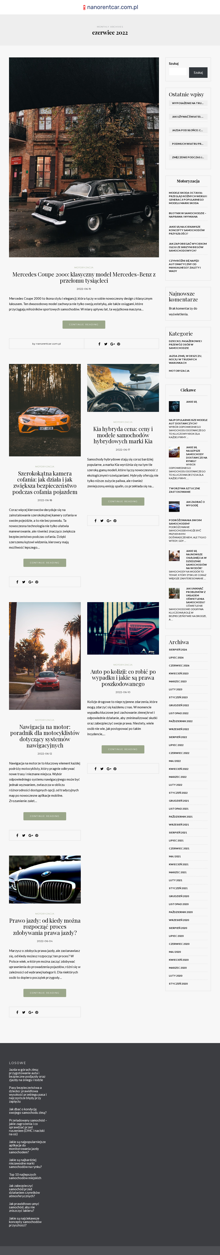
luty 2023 (175, 689)
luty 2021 (175, 880)
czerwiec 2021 (179, 848)
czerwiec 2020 (179, 943)
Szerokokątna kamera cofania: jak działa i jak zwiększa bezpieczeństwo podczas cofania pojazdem (44, 482)
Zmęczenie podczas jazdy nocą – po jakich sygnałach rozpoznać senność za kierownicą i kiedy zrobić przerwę (190, 157)
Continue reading (84, 324)
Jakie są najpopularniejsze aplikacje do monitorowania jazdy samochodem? (27, 1147)
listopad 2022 (178, 713)
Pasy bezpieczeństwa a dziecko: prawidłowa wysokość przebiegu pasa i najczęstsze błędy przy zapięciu (28, 1094)
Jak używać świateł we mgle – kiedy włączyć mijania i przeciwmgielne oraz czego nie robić (190, 116)
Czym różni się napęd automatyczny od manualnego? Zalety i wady (185, 266)
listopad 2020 (178, 904)
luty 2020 (175, 975)
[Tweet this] (105, 344)
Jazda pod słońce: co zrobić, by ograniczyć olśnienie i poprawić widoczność (190, 130)
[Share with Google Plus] (112, 344)
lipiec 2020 (176, 935)
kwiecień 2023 (178, 673)
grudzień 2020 (179, 896)
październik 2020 (180, 912)
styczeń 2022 (178, 792)
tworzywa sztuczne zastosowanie (184, 490)
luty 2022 (175, 784)
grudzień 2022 (179, 705)
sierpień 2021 (178, 832)
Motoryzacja (83, 267)
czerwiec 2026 (179, 665)
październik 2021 (180, 816)
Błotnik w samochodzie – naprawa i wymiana (187, 215)
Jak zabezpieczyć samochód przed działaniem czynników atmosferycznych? (24, 1191)
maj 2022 (175, 761)
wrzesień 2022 (179, 729)
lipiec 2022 (176, 745)
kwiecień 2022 (178, 768)
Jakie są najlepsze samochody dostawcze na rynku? (196, 454)
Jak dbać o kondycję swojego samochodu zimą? (28, 1110)
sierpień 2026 (178, 649)
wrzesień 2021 (179, 824)
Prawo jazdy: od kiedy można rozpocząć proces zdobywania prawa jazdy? (45, 926)
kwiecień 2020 (178, 959)
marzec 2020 (177, 967)
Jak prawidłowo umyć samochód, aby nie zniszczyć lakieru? (24, 1207)
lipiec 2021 (176, 840)
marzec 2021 (177, 872)
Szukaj (174, 63)
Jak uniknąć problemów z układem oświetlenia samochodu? (196, 595)
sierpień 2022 (178, 737)
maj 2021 (175, 856)
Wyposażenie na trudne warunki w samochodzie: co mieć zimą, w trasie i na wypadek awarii (190, 103)
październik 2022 (180, 721)
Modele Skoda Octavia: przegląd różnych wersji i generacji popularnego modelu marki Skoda (188, 198)
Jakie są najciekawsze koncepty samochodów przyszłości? (187, 230)
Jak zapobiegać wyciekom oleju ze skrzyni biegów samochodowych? (188, 247)
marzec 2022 (177, 776)
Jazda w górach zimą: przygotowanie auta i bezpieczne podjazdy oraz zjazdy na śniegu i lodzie (27, 1075)
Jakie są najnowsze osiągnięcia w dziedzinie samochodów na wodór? (196, 559)
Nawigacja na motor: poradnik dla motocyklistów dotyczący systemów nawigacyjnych (45, 736)
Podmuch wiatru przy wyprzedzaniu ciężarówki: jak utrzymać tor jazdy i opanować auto (190, 143)
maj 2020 (175, 951)
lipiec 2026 (176, 657)
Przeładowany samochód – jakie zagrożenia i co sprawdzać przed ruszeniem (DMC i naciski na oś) (28, 1127)
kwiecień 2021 (178, 864)
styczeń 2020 (178, 983)
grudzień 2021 (179, 800)
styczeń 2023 (178, 697)
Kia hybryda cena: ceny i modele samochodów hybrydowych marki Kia (123, 435)
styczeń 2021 (178, 888)
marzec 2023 (177, 681)
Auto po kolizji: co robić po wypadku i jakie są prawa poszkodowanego (123, 677)
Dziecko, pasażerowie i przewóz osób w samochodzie (185, 344)
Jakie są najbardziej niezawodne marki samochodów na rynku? (25, 1163)
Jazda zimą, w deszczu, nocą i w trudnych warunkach (185, 359)
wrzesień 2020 (179, 920)
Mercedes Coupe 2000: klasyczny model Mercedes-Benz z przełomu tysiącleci (84, 277)
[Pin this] (118, 344)
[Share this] (99, 344)
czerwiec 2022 (179, 753)
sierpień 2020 (178, 928)
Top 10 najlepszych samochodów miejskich (25, 1176)
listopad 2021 (178, 808)
